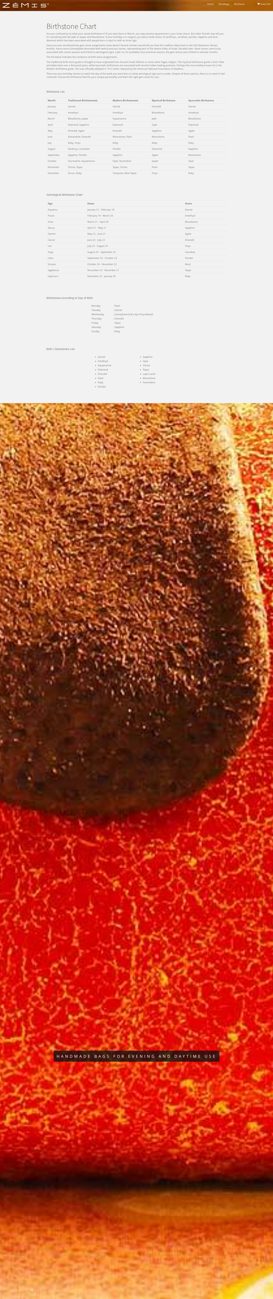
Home (210, 4)
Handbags (223, 4)
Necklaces (239, 4)
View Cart (265, 4)
